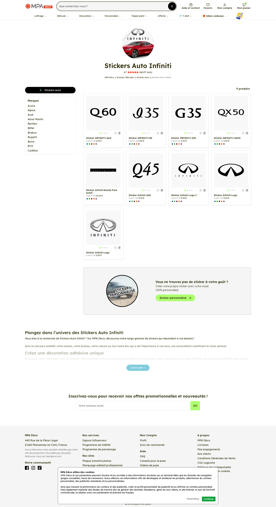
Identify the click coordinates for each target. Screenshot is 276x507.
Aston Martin (35, 119)
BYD (30, 146)
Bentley (32, 123)
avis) (138, 72)
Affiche (162, 16)
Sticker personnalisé (173, 297)
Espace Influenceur (94, 440)
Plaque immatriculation (96, 460)
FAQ (142, 456)
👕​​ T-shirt (184, 16)
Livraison (203, 444)
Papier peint (138, 16)
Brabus (32, 132)
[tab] (100, 133)
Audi (30, 114)
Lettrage (39, 16)
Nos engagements (208, 449)
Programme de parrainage (99, 449)
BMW (31, 128)
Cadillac (33, 150)
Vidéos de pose (149, 465)
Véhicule (61, 16)
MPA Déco (203, 440)
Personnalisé (112, 16)
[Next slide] (119, 133)
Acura (31, 105)
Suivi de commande (152, 444)
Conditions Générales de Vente (216, 458)
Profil (143, 440)
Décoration (85, 16)
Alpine (31, 110)
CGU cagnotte (206, 462)
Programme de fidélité (96, 444)
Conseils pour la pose (153, 460)
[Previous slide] (115, 133)
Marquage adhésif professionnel (102, 465)
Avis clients (204, 453)
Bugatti (32, 137)
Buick (31, 141)
